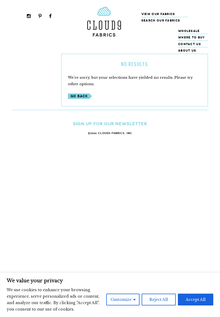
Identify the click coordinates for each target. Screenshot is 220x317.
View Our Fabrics (158, 14)
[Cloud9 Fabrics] (104, 35)
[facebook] (50, 17)
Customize (121, 299)
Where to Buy (191, 37)
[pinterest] (40, 17)
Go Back (79, 96)
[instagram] (29, 17)
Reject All (158, 299)
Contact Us (189, 44)
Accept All (196, 299)
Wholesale (189, 31)
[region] (110, 295)
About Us (187, 50)
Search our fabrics (160, 20)
